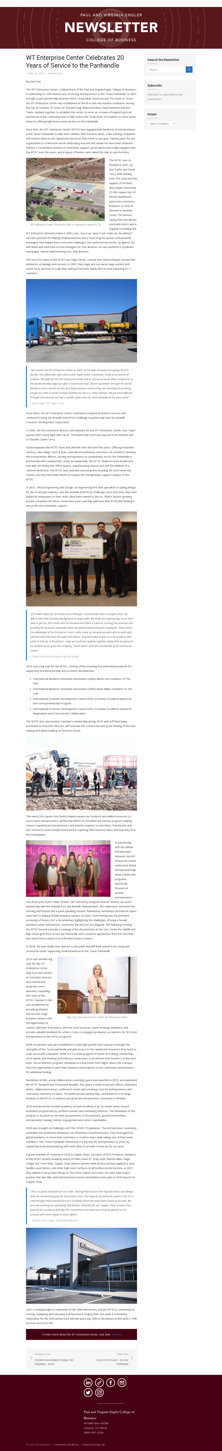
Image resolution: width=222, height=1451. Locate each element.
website (116, 1334)
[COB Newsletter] (111, 28)
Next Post (112, 1358)
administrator (55, 73)
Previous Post (54, 1358)
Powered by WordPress (66, 1444)
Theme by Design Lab (93, 1444)
